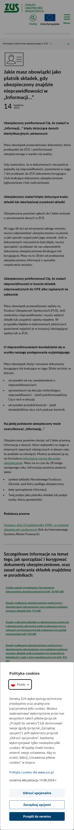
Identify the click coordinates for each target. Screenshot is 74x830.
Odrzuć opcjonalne (37, 793)
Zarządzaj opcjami (37, 805)
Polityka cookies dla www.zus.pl (31, 772)
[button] (20, 684)
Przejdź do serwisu (37, 816)
